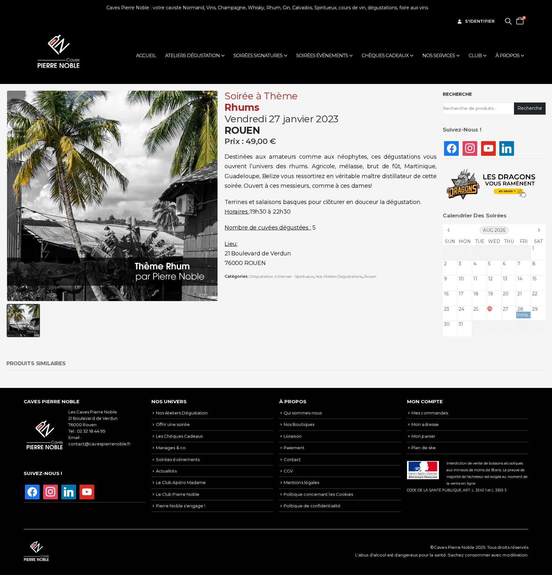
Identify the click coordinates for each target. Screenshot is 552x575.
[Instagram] (470, 148)
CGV (288, 470)
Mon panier (423, 436)
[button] (508, 21)
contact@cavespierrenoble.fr (99, 443)
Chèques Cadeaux (385, 55)
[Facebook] (451, 148)
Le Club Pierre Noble (177, 494)
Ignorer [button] (437, 8)
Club (475, 55)
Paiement (294, 447)
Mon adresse (425, 424)
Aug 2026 (494, 230)
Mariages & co (171, 447)
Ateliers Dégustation (192, 55)
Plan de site (423, 447)
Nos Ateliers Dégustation (182, 412)
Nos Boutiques (299, 424)
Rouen (370, 276)
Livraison (293, 436)
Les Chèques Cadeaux (179, 436)
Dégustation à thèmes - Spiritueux (282, 276)
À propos (507, 55)
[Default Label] (488, 148)
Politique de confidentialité (312, 505)
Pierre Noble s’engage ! (180, 505)
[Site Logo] (58, 51)
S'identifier (479, 21)
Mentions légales (301, 482)
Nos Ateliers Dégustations (339, 276)
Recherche (457, 94)
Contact (292, 459)
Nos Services (438, 55)
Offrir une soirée (173, 424)
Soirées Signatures (258, 55)
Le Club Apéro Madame (181, 482)
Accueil (146, 55)
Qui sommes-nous (303, 412)
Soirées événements (322, 55)
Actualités (166, 470)
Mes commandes (429, 412)
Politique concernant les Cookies (318, 494)
